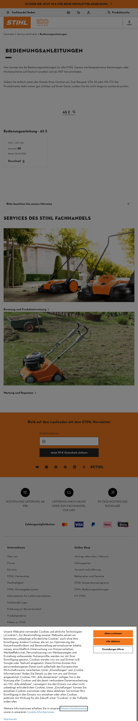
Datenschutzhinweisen (73, 709)
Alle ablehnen (113, 641)
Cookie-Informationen (40, 712)
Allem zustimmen (113, 633)
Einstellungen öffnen (113, 649)
